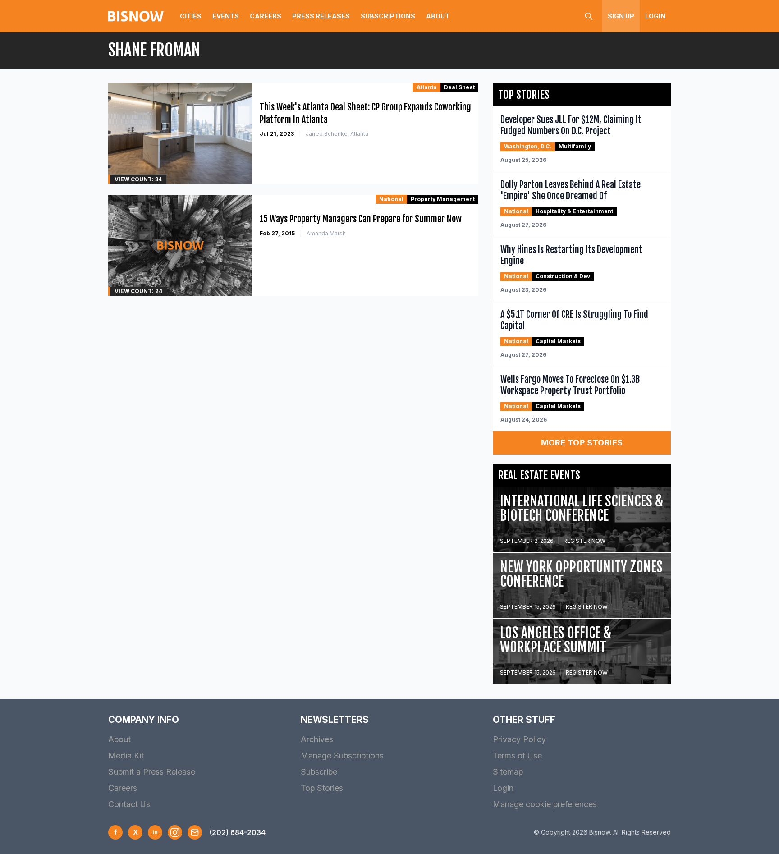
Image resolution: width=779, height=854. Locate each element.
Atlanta (427, 87)
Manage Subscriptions (342, 755)
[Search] (588, 16)
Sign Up (621, 16)
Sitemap (508, 771)
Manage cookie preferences (545, 804)
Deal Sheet (459, 87)
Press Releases (321, 16)
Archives (317, 739)
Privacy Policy (519, 739)
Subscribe (319, 771)
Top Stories (322, 788)
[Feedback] (195, 832)
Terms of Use (517, 755)
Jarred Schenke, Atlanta (337, 133)
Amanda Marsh (326, 233)
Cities (191, 16)
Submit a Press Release (151, 771)
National (391, 199)
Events (225, 16)
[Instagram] (175, 832)
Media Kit (126, 755)
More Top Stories (582, 442)
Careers (265, 16)
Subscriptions (388, 16)
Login (655, 16)
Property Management (443, 199)
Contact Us (129, 804)
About (437, 16)
